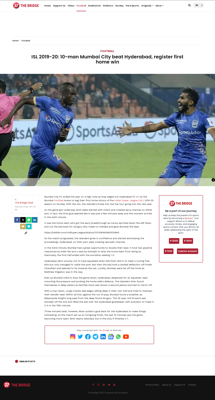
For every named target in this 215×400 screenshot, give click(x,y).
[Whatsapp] (29, 220)
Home (47, 5)
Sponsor (189, 218)
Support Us (59, 5)
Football (81, 5)
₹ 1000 (168, 251)
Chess (71, 5)
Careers (192, 384)
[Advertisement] (107, 27)
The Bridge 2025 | (96, 392)
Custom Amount (187, 251)
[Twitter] (23, 220)
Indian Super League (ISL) (129, 200)
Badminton (94, 5)
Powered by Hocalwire (116, 392)
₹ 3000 (188, 240)
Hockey (119, 5)
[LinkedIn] (35, 220)
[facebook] (17, 220)
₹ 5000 (174, 240)
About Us (166, 384)
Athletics (108, 5)
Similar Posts (27, 361)
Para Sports (132, 5)
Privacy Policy (152, 384)
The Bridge (104, 330)
